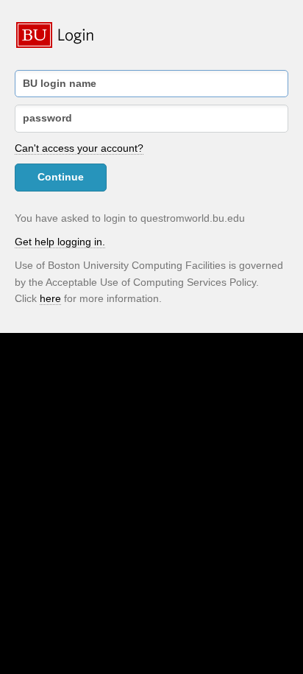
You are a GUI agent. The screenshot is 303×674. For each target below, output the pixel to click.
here (50, 298)
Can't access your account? (79, 148)
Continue (61, 177)
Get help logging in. (60, 242)
